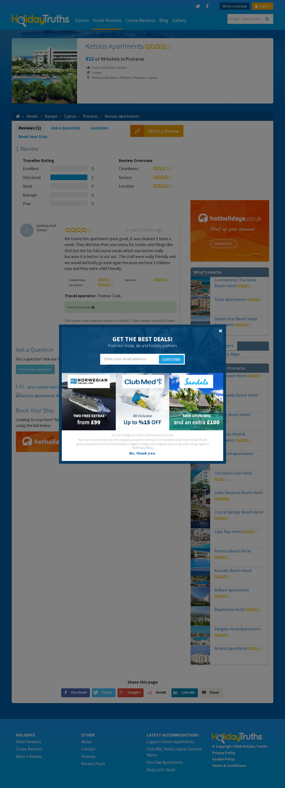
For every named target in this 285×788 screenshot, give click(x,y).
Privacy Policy (145, 448)
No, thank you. (142, 453)
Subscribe (171, 359)
